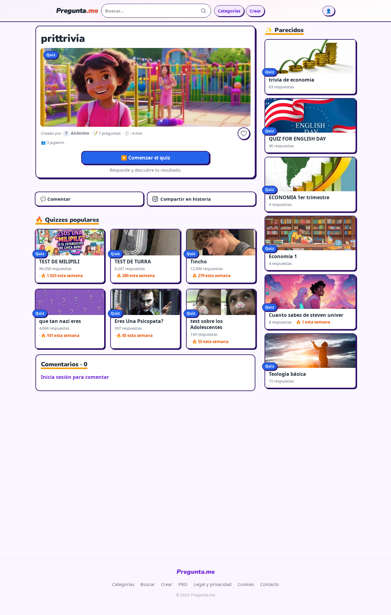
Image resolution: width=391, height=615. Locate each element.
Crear (255, 11)
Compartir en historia (185, 199)
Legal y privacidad (213, 584)
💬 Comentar (55, 199)
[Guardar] (244, 133)
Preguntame (196, 572)
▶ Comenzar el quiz (145, 157)
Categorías (229, 11)
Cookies (246, 584)
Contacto (269, 584)
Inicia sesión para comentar (75, 377)
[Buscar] (203, 11)
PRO (183, 584)
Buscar (148, 584)
